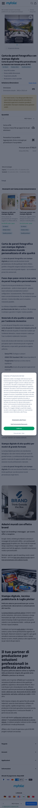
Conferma (19, 428)
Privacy (6, 408)
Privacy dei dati (17, 433)
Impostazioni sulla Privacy (19, 420)
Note (23, 433)
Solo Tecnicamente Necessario (19, 424)
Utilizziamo (6, 379)
